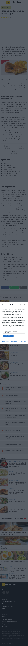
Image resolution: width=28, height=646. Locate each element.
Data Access (14, 341)
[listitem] (14, 332)
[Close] (25, 305)
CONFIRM (8, 335)
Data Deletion (5, 341)
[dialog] (14, 323)
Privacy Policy (22, 341)
